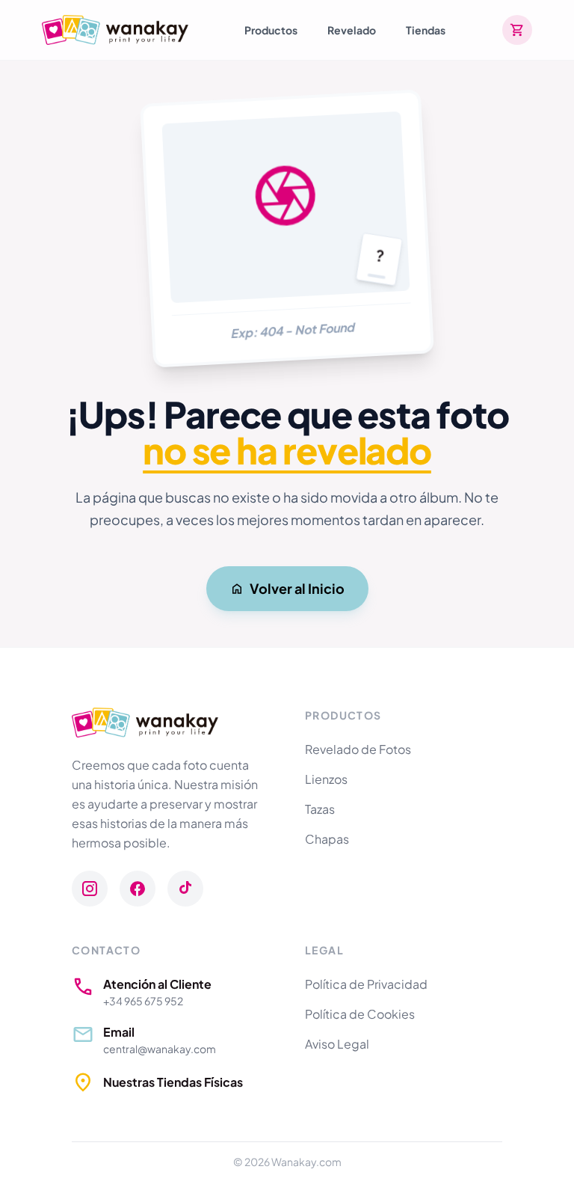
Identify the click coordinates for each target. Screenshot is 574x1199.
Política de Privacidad (366, 984)
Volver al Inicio (297, 588)
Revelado (351, 30)
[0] (517, 30)
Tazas (320, 809)
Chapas (327, 839)
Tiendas (425, 30)
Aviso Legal (337, 1044)
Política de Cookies (360, 1014)
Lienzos (326, 779)
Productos (270, 30)
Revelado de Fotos (358, 749)
